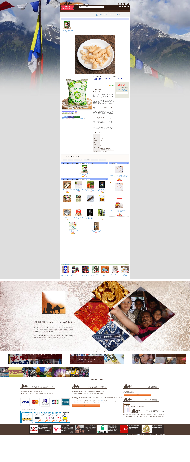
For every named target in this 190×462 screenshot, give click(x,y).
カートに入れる (119, 180)
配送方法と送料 (100, 400)
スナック (70, 159)
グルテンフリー (102, 159)
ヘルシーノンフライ (78, 159)
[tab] (63, 11)
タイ (100, 142)
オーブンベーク (94, 159)
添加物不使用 (87, 159)
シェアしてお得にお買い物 (79, 118)
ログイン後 (63, 118)
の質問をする (122, 96)
